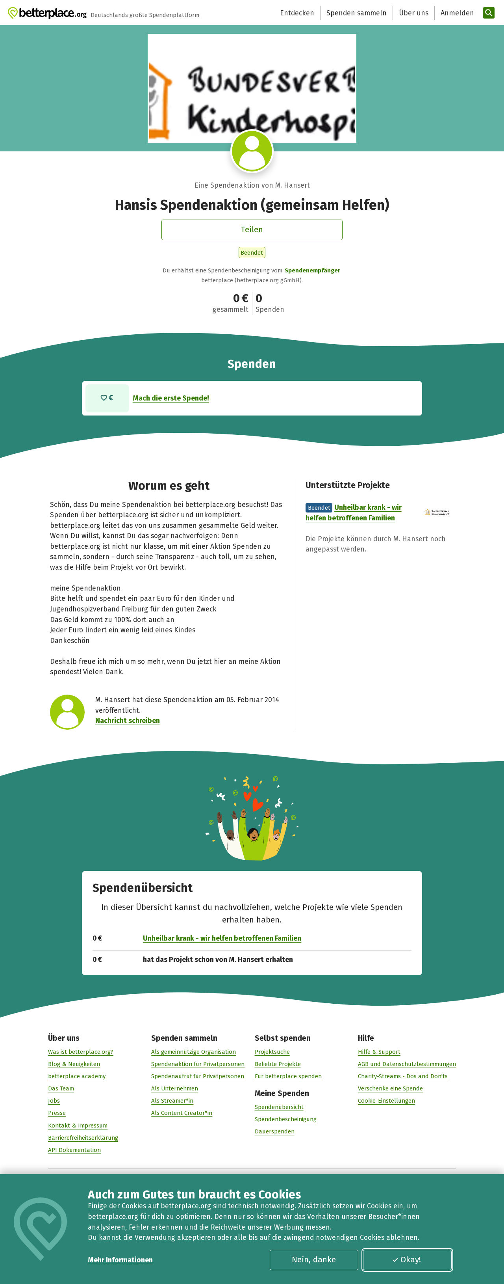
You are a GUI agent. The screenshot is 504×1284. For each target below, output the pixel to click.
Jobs (54, 1100)
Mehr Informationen (120, 1260)
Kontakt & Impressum (77, 1125)
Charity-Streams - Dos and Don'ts (403, 1076)
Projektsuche (272, 1051)
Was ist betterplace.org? (80, 1051)
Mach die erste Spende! (171, 398)
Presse (57, 1112)
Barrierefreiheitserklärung (83, 1137)
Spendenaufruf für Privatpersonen (197, 1076)
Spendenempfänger (312, 270)
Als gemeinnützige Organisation (193, 1051)
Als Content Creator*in (181, 1112)
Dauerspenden (275, 1131)
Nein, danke (314, 1259)
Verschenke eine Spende (390, 1088)
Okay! (410, 1259)
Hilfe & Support (379, 1051)
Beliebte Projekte (278, 1064)
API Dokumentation (74, 1150)
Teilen (252, 229)
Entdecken (297, 13)
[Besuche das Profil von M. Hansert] (252, 151)
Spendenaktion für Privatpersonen (198, 1064)
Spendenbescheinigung (286, 1119)
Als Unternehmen (174, 1088)
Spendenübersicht (279, 1107)
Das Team (61, 1088)
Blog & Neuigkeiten (74, 1064)
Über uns (413, 13)
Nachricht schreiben (127, 720)
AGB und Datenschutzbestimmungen (407, 1064)
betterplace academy (77, 1076)
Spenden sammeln (356, 13)
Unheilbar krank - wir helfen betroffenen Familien (222, 938)
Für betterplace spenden (288, 1076)
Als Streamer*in (172, 1100)
